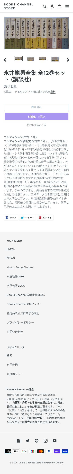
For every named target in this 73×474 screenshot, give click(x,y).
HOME (11, 248)
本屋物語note (15, 276)
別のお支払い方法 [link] (36, 124)
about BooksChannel (20, 267)
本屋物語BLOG (16, 285)
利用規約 (12, 364)
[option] (18, 59)
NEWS (11, 258)
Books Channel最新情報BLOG (26, 294)
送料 (53, 91)
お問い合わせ (15, 331)
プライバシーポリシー (20, 322)
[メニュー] (67, 6)
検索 (9, 355)
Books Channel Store (19, 6)
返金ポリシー (15, 374)
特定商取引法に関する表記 (23, 313)
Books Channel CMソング (23, 304)
